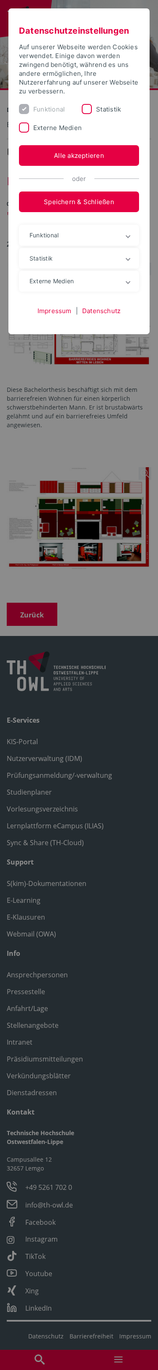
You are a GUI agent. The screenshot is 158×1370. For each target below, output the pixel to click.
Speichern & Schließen (79, 202)
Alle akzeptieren (79, 156)
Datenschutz (101, 311)
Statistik (108, 109)
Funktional (49, 109)
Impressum (54, 311)
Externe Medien (57, 128)
